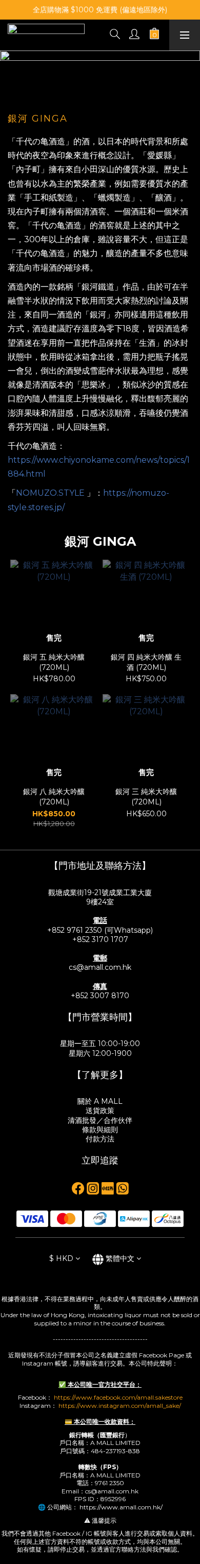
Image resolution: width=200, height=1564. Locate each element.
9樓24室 (100, 901)
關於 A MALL (100, 1101)
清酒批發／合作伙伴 (100, 1120)
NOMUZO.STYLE (50, 493)
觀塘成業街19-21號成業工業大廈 (100, 892)
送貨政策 (100, 1110)
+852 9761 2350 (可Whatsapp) (100, 930)
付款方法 (100, 1138)
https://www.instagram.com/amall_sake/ (119, 1405)
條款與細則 (100, 1129)
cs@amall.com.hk (100, 967)
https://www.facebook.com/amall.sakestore (118, 1397)
